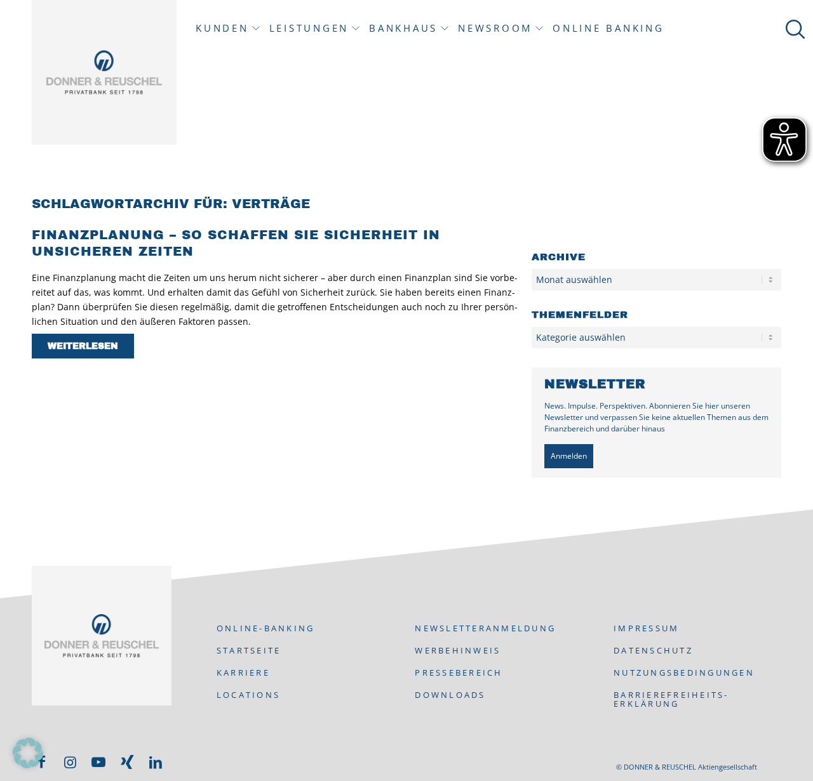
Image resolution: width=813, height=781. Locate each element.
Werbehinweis (458, 650)
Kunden (222, 28)
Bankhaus (403, 28)
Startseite (249, 650)
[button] (28, 753)
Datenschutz (653, 650)
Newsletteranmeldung (485, 628)
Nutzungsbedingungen (684, 672)
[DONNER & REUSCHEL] (104, 72)
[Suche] (793, 28)
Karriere (243, 672)
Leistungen (309, 28)
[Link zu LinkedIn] (155, 761)
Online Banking (608, 28)
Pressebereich (458, 672)
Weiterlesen (83, 346)
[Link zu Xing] (127, 761)
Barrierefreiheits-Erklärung (671, 699)
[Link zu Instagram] (69, 761)
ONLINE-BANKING (266, 628)
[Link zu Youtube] (98, 761)
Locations (248, 694)
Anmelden (569, 455)
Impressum (646, 628)
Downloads (450, 694)
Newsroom (495, 28)
